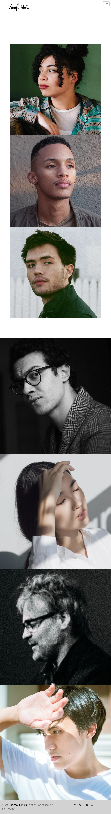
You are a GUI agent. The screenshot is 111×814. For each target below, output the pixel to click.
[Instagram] (80, 805)
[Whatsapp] (92, 805)
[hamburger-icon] (106, 3)
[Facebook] (74, 805)
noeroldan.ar (18, 805)
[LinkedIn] (86, 805)
